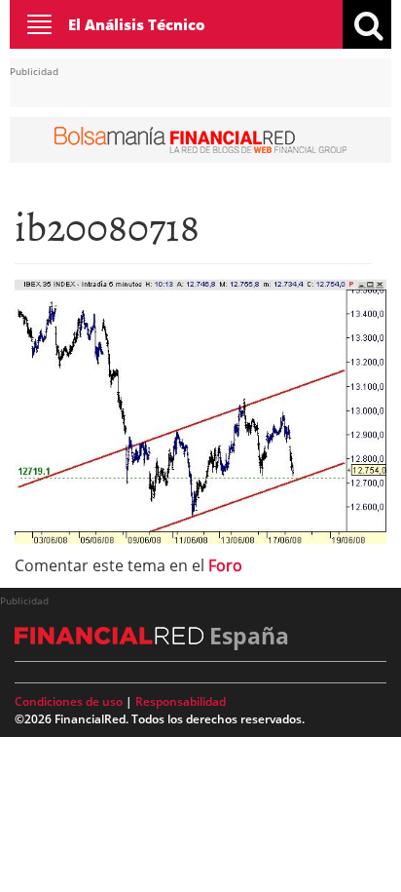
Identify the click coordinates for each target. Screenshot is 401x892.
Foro (225, 565)
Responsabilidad (180, 701)
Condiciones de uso (69, 701)
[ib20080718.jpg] (200, 409)
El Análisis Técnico (136, 24)
